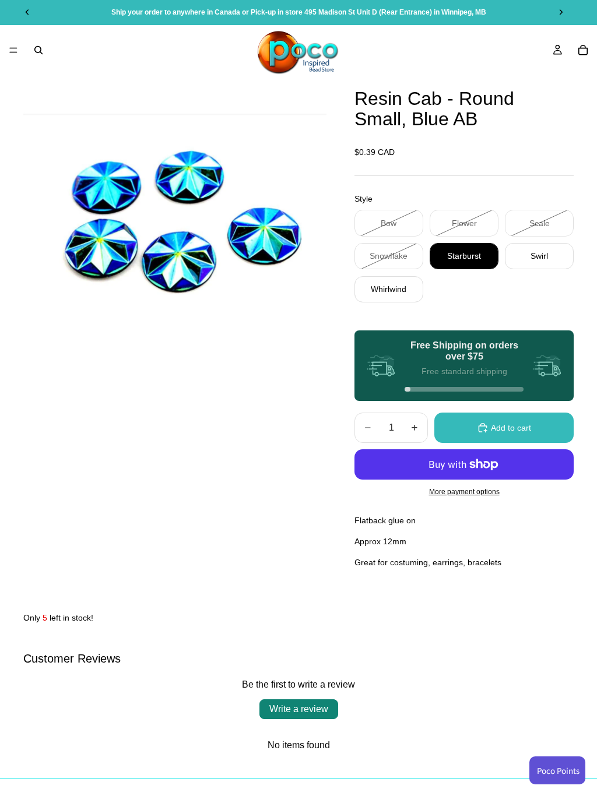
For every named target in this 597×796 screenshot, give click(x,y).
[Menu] (13, 50)
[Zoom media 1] (174, 226)
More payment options (464, 491)
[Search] (38, 50)
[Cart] (583, 50)
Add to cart (511, 427)
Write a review (298, 709)
